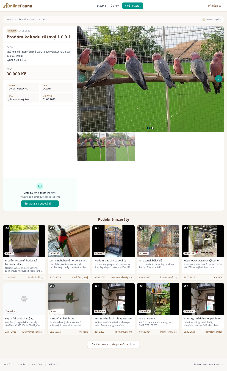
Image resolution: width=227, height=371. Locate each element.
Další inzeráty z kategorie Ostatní (111, 344)
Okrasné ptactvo (26, 19)
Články (115, 5)
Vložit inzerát (132, 5)
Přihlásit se (214, 5)
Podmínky (37, 364)
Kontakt (21, 364)
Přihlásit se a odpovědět (40, 203)
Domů (7, 364)
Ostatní (41, 19)
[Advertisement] (150, 186)
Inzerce (101, 5)
